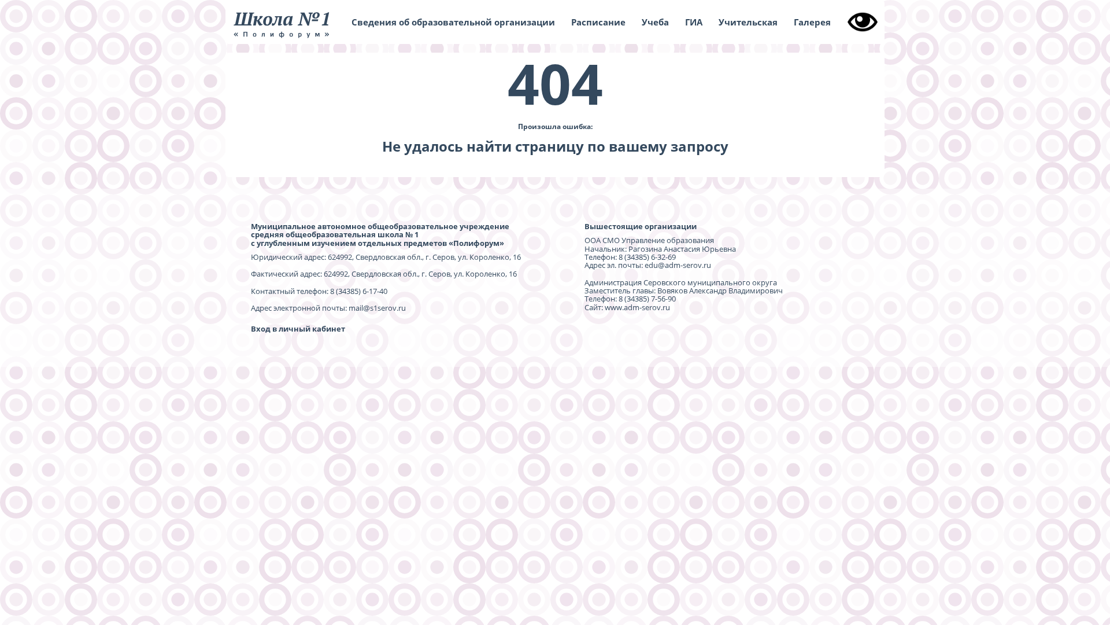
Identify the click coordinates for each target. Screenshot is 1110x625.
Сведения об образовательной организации (453, 22)
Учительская (748, 22)
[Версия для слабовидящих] (863, 22)
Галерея (812, 22)
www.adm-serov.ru (637, 307)
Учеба (655, 22)
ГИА (693, 22)
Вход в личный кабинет (298, 328)
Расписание (598, 22)
